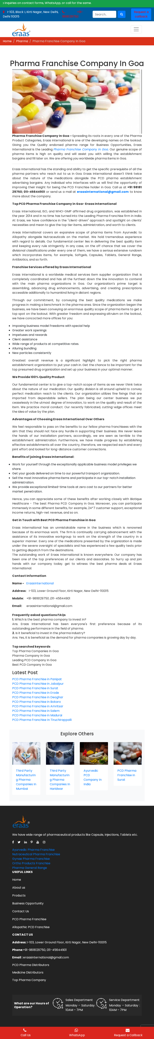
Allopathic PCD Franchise (31, 927)
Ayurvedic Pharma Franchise (33, 850)
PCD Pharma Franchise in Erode (35, 693)
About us (18, 887)
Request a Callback (128, 1035)
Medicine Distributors (27, 972)
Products (19, 895)
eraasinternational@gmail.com (46, 957)
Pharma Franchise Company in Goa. (81, 149)
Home (7, 41)
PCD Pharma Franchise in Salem (36, 711)
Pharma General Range (29, 868)
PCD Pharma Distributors (30, 965)
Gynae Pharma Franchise (31, 859)
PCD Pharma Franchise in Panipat (37, 679)
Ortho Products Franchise (31, 863)
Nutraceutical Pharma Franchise (36, 854)
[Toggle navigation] (136, 29)
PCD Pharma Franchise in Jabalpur (38, 683)
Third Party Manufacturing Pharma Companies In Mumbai (26, 779)
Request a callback (141, 14)
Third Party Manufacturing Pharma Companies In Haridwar (60, 779)
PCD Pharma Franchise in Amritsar (37, 706)
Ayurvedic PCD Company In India (93, 777)
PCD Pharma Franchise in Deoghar (37, 697)
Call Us (26, 1035)
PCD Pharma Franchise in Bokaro (36, 702)
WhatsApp (77, 1035)
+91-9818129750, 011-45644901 (45, 950)
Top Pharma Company (29, 980)
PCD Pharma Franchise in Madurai (37, 715)
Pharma (22, 41)
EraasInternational (40, 583)
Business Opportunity (28, 903)
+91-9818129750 (72, 14)
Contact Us (20, 911)
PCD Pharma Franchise (29, 919)
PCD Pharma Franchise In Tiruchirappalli (42, 720)
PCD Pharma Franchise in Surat (35, 688)
